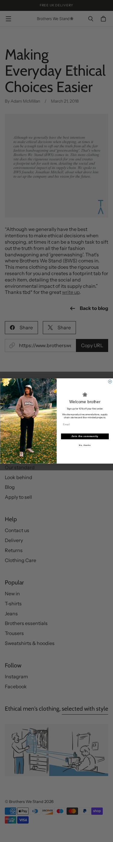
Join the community (84, 436)
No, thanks (85, 445)
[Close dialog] (110, 381)
